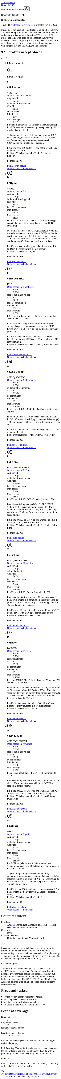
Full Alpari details (17, 907)
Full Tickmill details (18, 625)
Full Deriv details (16, 718)
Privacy (53, 1074)
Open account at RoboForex (22, 287)
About (47, 1074)
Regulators (9, 1074)
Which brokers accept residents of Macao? (24, 996)
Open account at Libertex (20, 95)
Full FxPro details (17, 537)
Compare (19, 9)
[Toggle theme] (27, 8)
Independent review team (23, 25)
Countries (18, 1074)
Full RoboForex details (19, 354)
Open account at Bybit (19, 191)
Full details (29, 168)
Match (4, 9)
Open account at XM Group (21, 380)
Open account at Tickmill (20, 563)
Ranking (11, 9)
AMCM (11, 925)
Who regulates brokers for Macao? (20, 999)
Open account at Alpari (19, 834)
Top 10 (3, 1072)
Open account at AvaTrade (21, 744)
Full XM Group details (19, 445)
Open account (15, 168)
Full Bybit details (16, 261)
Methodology (37, 1074)
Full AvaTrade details (18, 808)
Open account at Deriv (19, 651)
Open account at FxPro (19, 470)
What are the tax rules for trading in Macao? (25, 1004)
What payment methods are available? (22, 1002)
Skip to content (8, 2)
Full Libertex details (18, 166)
